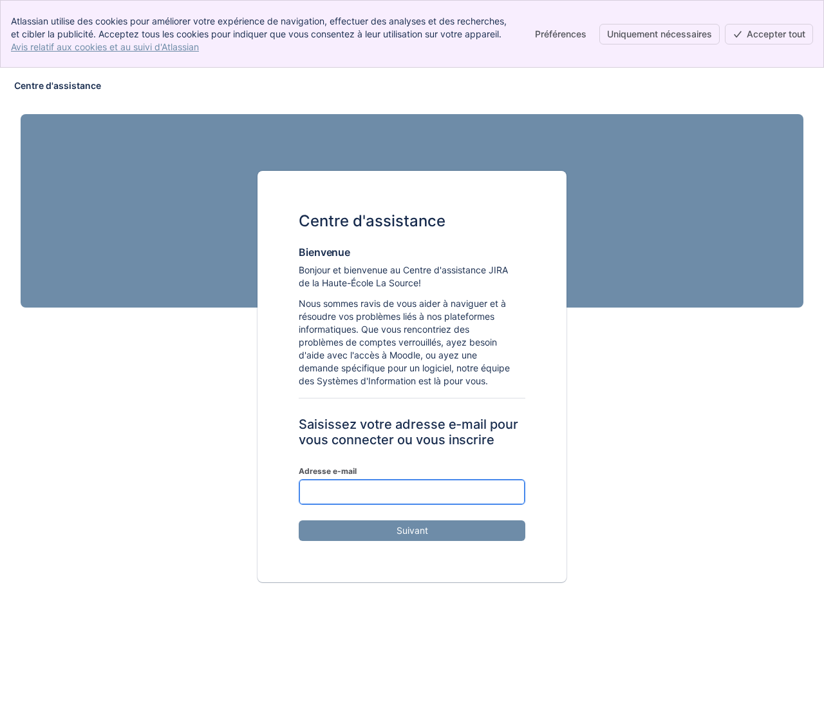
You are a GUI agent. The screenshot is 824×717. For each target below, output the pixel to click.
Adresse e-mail (328, 471)
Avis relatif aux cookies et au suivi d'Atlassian (105, 46)
